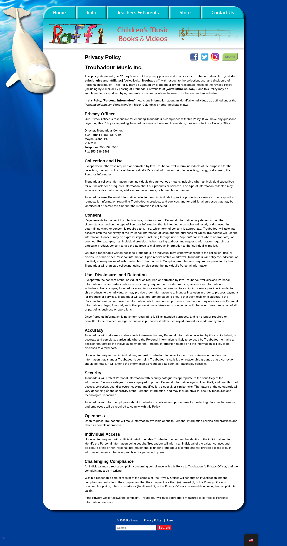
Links (170, 520)
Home (59, 12)
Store (185, 12)
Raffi (91, 12)
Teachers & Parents (138, 12)
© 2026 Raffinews (127, 520)
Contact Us (223, 12)
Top (2, 537)
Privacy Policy (153, 520)
